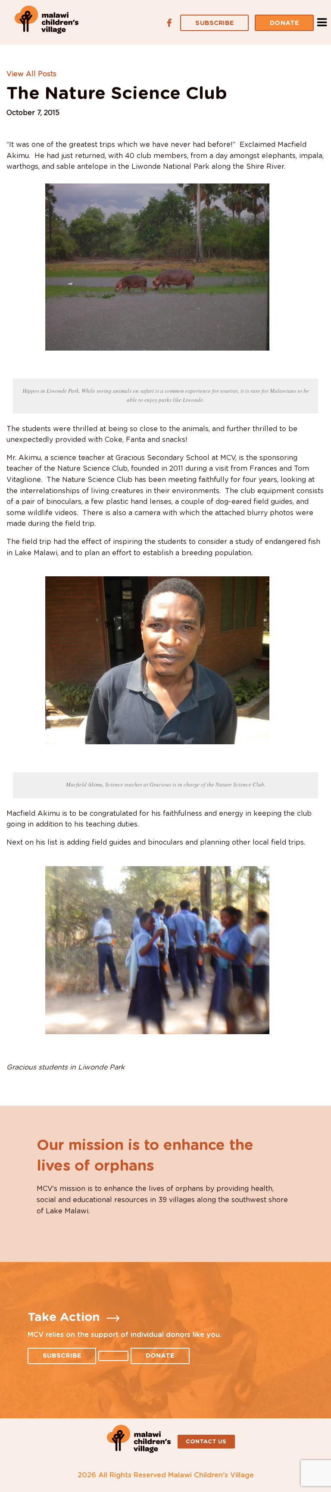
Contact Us (206, 1442)
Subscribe (214, 23)
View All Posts (31, 74)
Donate (284, 23)
